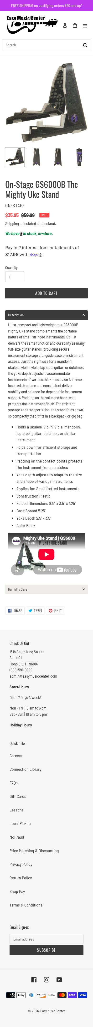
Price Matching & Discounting (34, 850)
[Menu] (85, 25)
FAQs (14, 782)
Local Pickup (20, 823)
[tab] (46, 315)
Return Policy (21, 877)
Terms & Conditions (26, 904)
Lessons (17, 809)
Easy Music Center (52, 1011)
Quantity (11, 267)
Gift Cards (18, 796)
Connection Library (25, 769)
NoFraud (17, 837)
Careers (16, 755)
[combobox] (46, 45)
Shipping (12, 223)
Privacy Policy (21, 864)
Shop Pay (17, 891)
